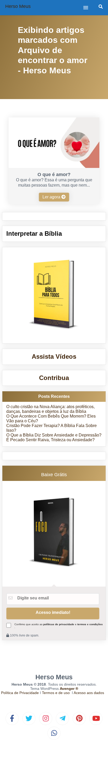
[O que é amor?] (54, 166)
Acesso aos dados (89, 693)
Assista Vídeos (54, 356)
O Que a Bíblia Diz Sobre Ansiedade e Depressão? (53, 435)
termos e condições (90, 624)
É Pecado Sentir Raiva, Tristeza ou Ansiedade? (50, 440)
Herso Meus (18, 6)
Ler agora (51, 197)
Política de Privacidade (20, 693)
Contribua (54, 377)
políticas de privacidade (58, 624)
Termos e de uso (56, 693)
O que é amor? (54, 174)
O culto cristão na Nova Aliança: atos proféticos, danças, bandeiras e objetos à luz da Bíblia (50, 409)
